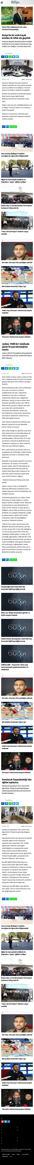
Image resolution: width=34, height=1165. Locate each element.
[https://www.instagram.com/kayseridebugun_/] (8, 1121)
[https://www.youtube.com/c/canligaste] (2, 1121)
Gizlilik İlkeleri (5, 1156)
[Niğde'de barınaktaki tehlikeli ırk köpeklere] (17, 168)
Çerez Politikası (25, 1154)
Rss (11, 1156)
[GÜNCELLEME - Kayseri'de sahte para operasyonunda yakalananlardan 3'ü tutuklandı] (17, 653)
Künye (13, 1154)
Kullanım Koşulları (6, 1154)
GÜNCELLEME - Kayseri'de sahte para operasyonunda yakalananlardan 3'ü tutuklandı (14, 667)
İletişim (18, 1154)
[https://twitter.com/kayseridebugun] (5, 1121)
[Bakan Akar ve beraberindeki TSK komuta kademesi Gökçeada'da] (17, 194)
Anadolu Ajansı (28, 79)
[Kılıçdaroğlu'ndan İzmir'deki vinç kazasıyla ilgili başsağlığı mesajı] (17, 575)
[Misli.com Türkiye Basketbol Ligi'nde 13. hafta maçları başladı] (17, 601)
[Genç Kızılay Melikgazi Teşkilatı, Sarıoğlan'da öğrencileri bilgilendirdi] (17, 142)
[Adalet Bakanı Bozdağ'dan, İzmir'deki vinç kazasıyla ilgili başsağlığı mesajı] (17, 627)
